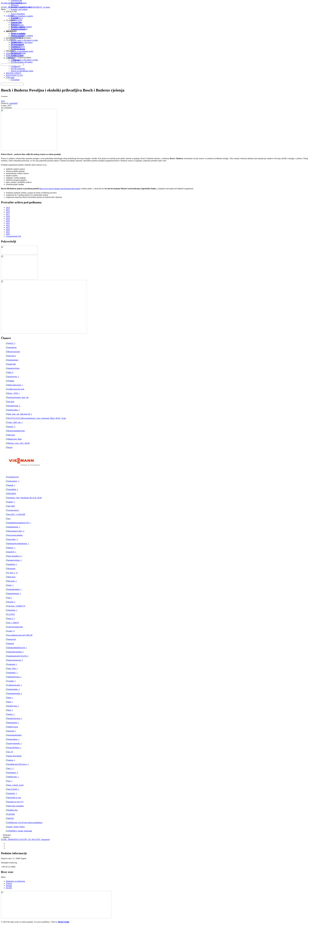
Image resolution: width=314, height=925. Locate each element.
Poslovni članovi (17, 25)
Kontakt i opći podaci (19, 9)
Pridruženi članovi (18, 27)
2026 (8, 234)
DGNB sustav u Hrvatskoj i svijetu (24, 40)
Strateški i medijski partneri (21, 7)
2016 (8, 212)
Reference (15, 5)
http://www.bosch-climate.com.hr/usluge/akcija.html (60, 189)
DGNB (9, 888)
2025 (8, 232)
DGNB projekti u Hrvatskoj (22, 42)
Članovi (9, 883)
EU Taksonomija (17, 45)
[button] (157, 877)
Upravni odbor (16, 3)
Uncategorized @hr (13, 236)
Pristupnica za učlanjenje (15, 881)
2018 (8, 216)
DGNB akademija (18, 69)
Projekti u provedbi (18, 34)
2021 (8, 223)
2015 (3, 101)
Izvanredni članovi (18, 29)
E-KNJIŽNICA (17, 18)
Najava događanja (18, 14)
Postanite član (16, 23)
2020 (8, 221)
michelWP (14, 103)
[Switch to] (10, 77)
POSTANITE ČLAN (14, 75)
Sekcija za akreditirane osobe (22, 71)
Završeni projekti (17, 36)
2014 (8, 208)
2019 (8, 219)
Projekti (9, 886)
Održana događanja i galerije (22, 16)
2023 (8, 227)
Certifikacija (15, 66)
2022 (8, 225)
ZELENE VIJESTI (13, 73)
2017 (8, 214)
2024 (8, 230)
